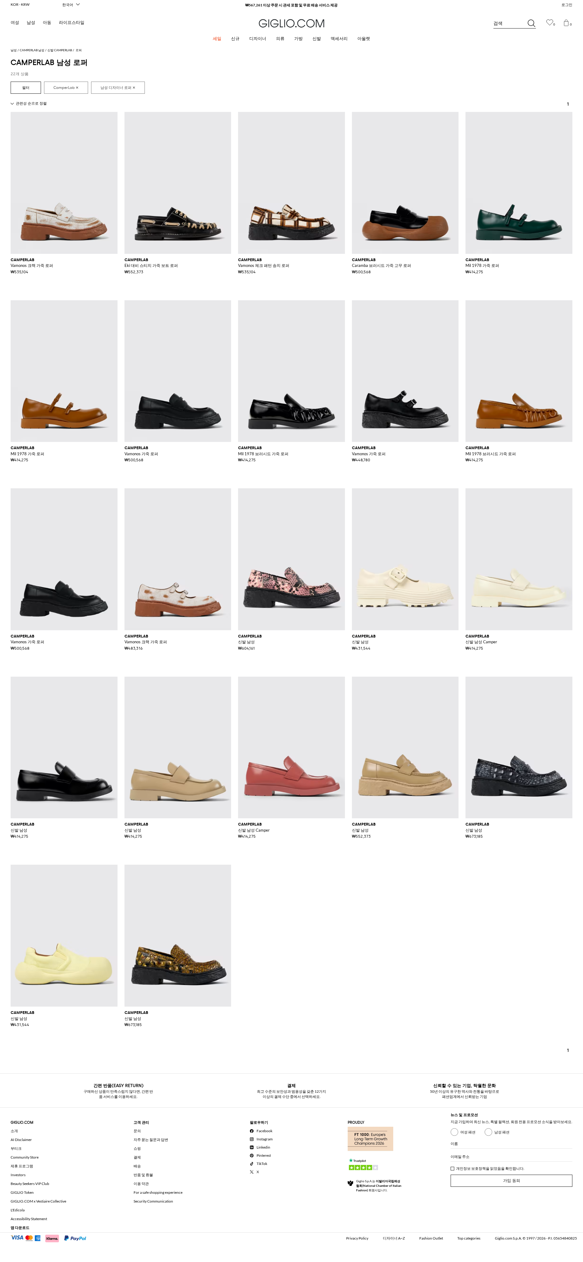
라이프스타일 (71, 22)
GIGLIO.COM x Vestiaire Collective (38, 1201)
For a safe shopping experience (158, 1192)
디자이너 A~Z (394, 1238)
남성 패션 (502, 1132)
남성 (31, 22)
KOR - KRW (20, 4)
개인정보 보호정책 (471, 1168)
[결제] (51, 1238)
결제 (137, 1157)
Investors (18, 1175)
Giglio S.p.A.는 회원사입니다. (378, 1185)
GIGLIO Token (22, 1192)
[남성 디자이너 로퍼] (118, 88)
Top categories (468, 1238)
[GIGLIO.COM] (291, 23)
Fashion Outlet (431, 1238)
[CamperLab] (66, 88)
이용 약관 (141, 1183)
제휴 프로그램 (22, 1166)
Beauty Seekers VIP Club (30, 1183)
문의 (137, 1131)
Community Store (25, 1157)
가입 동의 (511, 1180)
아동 (47, 22)
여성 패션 (468, 1132)
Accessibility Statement (29, 1219)
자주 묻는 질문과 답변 (151, 1139)
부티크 (16, 1148)
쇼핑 (137, 1148)
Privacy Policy (357, 1238)
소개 (14, 1131)
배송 (137, 1166)
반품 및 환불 (143, 1175)
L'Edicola (18, 1210)
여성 (15, 22)
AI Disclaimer (21, 1139)
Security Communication (153, 1201)
